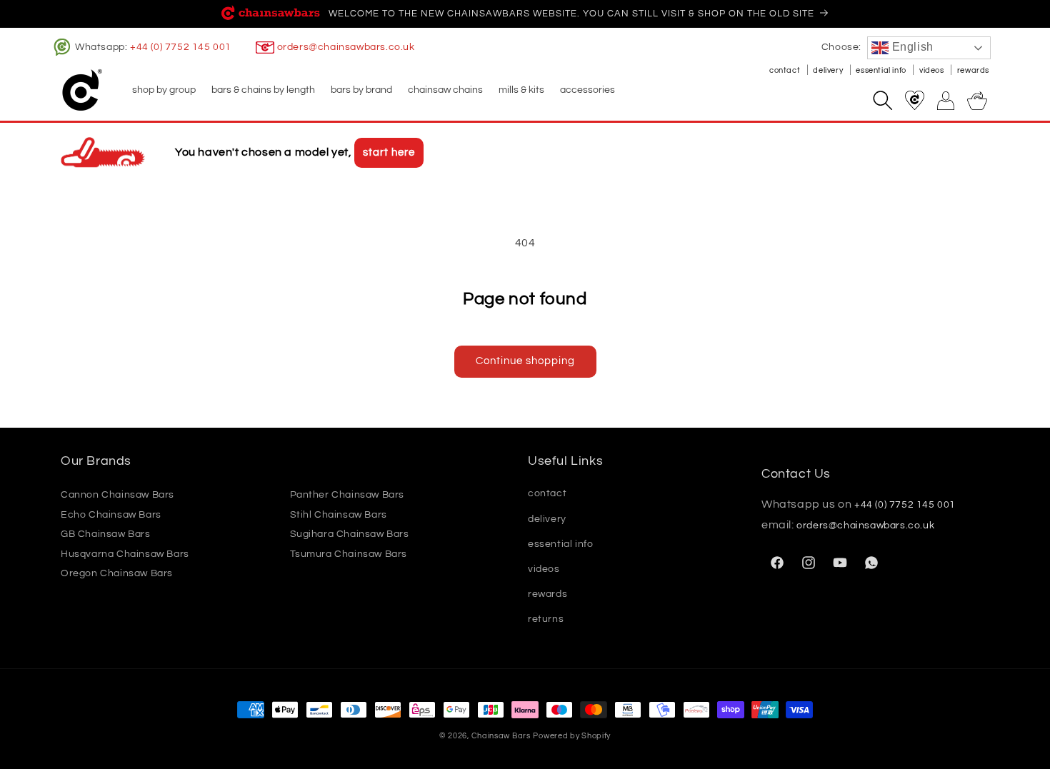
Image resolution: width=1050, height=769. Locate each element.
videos (932, 70)
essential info (882, 70)
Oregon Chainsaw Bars (117, 573)
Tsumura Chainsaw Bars (349, 554)
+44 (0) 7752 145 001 (180, 47)
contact (785, 70)
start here (389, 152)
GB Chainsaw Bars (106, 534)
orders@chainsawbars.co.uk (346, 47)
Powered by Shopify (572, 736)
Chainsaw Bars (501, 736)
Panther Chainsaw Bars (347, 495)
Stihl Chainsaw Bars (338, 515)
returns (546, 619)
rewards (973, 70)
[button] (163, 90)
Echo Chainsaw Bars (111, 515)
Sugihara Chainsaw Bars (349, 534)
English (911, 47)
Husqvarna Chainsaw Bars (125, 554)
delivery (828, 70)
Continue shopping (525, 361)
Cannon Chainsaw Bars (117, 495)
